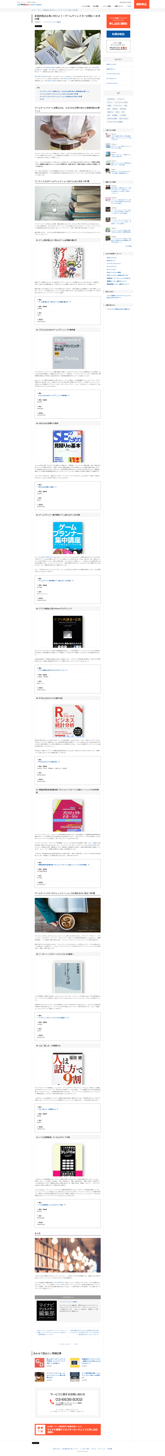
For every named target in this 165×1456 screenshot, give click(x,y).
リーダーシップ (118, 105)
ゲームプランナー (111, 78)
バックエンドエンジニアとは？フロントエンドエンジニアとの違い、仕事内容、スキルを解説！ (121, 221)
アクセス (93, 1449)
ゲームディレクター (64, 1344)
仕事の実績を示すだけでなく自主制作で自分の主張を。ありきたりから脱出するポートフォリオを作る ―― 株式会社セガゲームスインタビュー (84, 1332)
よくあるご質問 (84, 1449)
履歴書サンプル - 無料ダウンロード (117, 281)
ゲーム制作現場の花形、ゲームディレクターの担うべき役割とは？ (91, 1375)
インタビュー (120, 99)
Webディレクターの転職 (114, 272)
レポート (110, 102)
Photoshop (123, 109)
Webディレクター (112, 64)
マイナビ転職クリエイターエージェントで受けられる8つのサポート (119, 296)
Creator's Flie (111, 99)
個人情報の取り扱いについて (70, 1449)
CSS (123, 112)
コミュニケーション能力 (121, 102)
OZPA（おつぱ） (123, 118)
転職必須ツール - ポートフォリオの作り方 (118, 278)
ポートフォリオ (111, 269)
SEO (109, 109)
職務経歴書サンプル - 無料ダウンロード (118, 284)
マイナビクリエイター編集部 (52, 22)
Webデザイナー (111, 69)
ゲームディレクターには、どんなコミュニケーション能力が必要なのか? (56, 1375)
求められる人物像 (112, 118)
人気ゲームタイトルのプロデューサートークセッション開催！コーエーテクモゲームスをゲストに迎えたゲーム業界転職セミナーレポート (51, 1332)
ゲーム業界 (123, 115)
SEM (125, 105)
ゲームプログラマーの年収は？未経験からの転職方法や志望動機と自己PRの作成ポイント (121, 240)
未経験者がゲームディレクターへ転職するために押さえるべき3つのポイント (91, 1361)
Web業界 (114, 115)
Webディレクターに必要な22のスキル (117, 275)
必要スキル (110, 112)
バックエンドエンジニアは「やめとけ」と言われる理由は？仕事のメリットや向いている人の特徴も (121, 211)
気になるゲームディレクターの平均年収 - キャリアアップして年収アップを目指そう (56, 1361)
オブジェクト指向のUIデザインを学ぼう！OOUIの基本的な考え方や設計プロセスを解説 (121, 201)
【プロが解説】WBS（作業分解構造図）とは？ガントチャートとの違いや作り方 (121, 137)
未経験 (109, 105)
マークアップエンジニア (113, 73)
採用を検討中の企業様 (125, 2)
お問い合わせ (56, 1449)
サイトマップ (101, 1449)
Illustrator (115, 109)
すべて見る (129, 246)
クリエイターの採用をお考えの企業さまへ (119, 309)
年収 (109, 115)
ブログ (76, 1344)
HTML (117, 112)
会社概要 (109, 1449)
